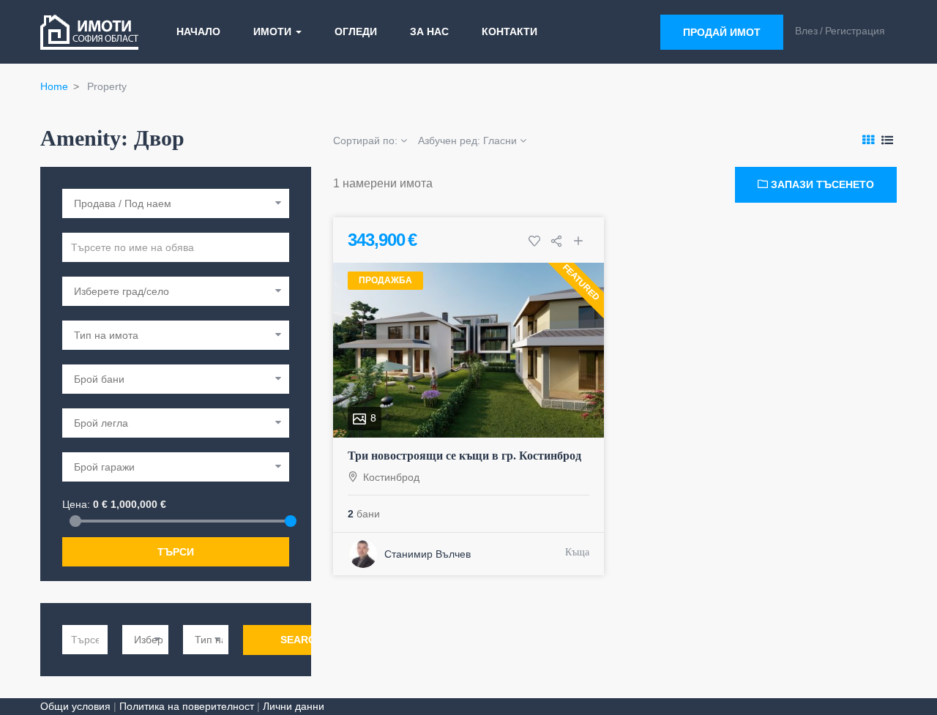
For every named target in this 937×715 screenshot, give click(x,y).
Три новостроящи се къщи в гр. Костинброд (464, 455)
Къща (577, 552)
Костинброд (391, 477)
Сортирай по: (366, 140)
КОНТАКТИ (509, 31)
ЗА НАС (429, 31)
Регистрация (855, 31)
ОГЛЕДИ (356, 31)
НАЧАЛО (198, 31)
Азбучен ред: (467, 140)
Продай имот (722, 32)
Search (301, 639)
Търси (175, 552)
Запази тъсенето (821, 184)
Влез (806, 31)
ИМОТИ (273, 31)
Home (54, 86)
